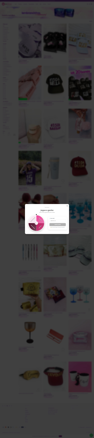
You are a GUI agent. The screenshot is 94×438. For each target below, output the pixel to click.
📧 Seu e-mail (51, 218)
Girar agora (57, 224)
